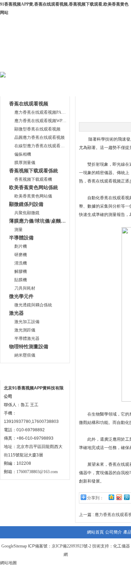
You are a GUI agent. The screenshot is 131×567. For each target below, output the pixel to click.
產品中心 (107, 64)
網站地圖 (8, 562)
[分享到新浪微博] (119, 497)
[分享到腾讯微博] (126, 497)
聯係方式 (17, 372)
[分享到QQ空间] (111, 497)
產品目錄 (17, 88)
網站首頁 (22, 64)
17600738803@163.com (37, 471)
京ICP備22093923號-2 (71, 546)
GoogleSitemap (14, 546)
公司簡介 (65, 64)
